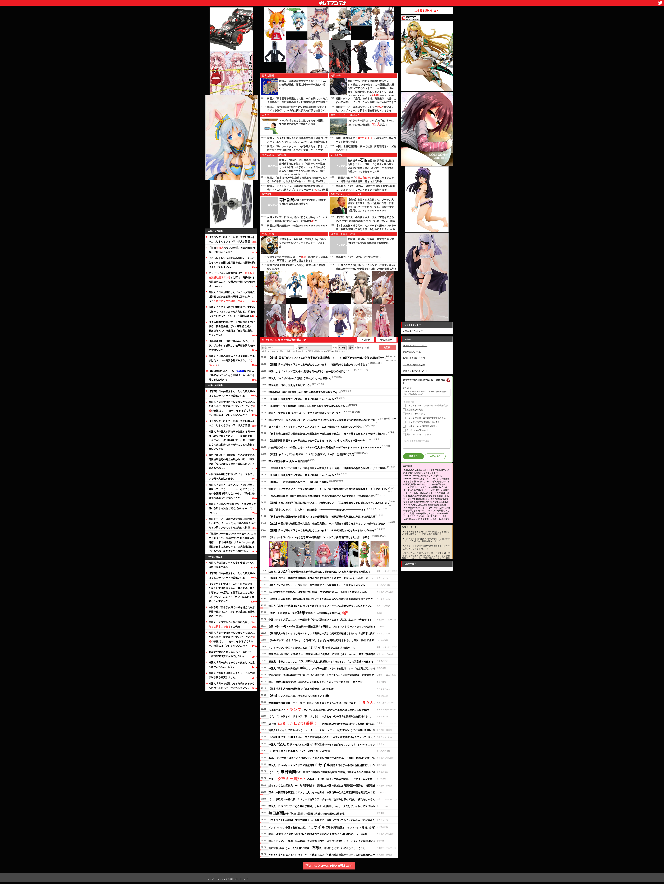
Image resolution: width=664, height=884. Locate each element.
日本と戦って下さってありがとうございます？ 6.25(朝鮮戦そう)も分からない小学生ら (317, 426)
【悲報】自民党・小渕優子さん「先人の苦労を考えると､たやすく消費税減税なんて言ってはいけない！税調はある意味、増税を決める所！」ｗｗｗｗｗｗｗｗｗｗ (366, 221)
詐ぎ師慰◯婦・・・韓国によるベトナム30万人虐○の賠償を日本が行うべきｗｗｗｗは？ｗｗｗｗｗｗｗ (325, 447)
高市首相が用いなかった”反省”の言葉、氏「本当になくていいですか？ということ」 (318, 847)
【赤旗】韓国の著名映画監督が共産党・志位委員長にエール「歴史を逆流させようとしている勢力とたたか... (328, 523)
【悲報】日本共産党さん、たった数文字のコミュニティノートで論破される (232, 393)
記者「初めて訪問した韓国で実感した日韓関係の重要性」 (308, 813)
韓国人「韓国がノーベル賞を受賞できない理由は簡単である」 (232, 565)
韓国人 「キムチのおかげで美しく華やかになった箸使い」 (300, 378)
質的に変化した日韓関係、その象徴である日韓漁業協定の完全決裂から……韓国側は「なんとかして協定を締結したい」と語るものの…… (232, 461)
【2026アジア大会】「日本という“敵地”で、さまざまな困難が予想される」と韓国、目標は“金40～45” (325, 640)
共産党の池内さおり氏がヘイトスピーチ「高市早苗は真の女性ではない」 (230, 654)
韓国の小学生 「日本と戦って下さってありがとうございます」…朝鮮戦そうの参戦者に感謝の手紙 (322, 419)
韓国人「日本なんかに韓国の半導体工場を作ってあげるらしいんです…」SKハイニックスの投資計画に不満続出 (297, 141)
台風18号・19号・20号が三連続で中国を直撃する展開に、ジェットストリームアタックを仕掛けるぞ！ (325, 626)
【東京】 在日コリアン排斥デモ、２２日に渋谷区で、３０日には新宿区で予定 (311, 454)
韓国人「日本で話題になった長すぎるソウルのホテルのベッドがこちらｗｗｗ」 (232, 685)
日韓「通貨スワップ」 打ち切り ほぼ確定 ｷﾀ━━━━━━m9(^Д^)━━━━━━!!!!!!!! (317, 509)
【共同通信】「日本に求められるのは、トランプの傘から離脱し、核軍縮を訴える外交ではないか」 (232, 345)
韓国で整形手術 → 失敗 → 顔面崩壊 (288, 461)
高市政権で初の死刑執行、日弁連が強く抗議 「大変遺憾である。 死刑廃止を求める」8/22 (318, 591)
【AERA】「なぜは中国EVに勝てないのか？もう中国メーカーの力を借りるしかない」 (232, 375)
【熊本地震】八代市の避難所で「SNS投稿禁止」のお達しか (301, 688)
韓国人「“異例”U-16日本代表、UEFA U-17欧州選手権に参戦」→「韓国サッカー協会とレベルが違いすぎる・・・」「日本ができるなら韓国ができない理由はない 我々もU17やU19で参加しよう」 (302, 167)
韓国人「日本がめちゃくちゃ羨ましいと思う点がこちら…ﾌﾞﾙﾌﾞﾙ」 (232, 664)
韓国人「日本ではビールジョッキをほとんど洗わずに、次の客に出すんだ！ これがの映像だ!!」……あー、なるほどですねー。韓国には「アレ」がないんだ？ (232, 408)
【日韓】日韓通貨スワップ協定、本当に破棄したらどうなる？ (302, 399)
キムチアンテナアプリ (414, 364)
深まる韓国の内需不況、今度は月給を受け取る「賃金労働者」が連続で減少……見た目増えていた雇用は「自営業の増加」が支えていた (232, 328)
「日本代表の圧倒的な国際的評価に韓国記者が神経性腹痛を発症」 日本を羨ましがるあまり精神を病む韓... (328, 433)
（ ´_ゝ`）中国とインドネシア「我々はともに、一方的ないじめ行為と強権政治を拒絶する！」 (321, 716)
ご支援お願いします (426, 10)
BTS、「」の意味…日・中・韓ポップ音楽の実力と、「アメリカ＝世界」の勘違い (326, 778)
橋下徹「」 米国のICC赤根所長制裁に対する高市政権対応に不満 (324, 723)
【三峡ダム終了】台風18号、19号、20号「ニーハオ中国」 (301, 750)
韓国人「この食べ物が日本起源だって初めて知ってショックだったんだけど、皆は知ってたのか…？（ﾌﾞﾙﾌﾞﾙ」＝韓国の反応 (232, 311)
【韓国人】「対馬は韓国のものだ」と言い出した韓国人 (299, 482)
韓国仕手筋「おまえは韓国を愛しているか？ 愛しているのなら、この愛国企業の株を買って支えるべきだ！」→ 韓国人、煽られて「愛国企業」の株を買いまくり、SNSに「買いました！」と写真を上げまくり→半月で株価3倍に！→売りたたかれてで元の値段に (371, 92)
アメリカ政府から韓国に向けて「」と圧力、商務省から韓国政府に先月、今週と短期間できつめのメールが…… (232, 279)
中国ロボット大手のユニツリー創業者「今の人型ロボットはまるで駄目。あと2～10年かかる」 (320, 619)
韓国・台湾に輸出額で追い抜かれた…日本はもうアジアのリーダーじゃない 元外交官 (316, 681)
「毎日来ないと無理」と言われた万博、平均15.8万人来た (232, 250)
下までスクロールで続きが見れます (329, 866)
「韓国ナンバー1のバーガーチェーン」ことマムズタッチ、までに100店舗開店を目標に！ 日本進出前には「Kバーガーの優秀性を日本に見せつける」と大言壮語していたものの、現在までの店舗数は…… (232, 542)
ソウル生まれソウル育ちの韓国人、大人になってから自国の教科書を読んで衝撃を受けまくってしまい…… (232, 262)
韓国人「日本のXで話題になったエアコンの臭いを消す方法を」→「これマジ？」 (232, 508)
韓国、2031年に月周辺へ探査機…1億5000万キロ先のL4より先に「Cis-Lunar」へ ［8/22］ (318, 833)
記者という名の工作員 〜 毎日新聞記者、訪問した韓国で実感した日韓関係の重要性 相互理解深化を (325, 785)
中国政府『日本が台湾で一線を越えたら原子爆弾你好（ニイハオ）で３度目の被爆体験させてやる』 (232, 612)
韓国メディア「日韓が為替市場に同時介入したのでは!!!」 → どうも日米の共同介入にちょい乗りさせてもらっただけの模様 (232, 523)
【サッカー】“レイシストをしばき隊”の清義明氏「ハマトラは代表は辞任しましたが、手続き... (320, 537)
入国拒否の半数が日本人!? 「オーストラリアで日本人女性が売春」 (232, 476)
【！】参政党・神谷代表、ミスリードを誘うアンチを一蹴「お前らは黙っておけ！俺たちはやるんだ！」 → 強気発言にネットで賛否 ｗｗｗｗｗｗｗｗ (366, 229)
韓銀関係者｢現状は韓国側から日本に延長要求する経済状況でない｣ (305, 392)
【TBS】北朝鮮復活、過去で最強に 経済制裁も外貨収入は (308, 612)
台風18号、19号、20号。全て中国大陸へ (358, 256)
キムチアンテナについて (415, 345)
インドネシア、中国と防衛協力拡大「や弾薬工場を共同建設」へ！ (313, 647)
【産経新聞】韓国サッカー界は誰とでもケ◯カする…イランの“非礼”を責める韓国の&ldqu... (319, 440)
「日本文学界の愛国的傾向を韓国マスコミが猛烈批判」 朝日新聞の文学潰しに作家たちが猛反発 (322, 516)
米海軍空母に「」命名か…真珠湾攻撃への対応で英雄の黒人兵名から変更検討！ (320, 709)
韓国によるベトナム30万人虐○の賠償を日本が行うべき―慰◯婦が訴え (307, 371)
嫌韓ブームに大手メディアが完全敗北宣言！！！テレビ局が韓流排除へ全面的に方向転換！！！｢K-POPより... (328, 488)
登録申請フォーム (412, 351)
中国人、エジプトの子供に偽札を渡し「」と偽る (232, 624)
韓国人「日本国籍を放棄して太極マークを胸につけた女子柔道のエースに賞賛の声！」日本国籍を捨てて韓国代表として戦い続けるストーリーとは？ (297, 102)
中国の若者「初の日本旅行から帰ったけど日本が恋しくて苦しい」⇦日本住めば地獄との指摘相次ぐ (322, 674)
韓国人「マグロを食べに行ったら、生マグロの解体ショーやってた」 (306, 412)
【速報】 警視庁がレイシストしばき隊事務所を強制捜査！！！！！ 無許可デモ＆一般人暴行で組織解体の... (327, 357)
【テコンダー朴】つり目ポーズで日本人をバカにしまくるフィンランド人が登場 (232, 239)
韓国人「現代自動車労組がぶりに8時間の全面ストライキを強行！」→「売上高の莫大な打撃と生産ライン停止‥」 (297, 110)
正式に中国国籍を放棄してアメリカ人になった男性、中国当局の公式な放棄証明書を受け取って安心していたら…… (331, 792)
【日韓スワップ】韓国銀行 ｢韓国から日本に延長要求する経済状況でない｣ (309, 406)
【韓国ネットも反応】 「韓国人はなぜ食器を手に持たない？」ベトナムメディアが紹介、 (302, 242)
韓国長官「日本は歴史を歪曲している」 (290, 385)
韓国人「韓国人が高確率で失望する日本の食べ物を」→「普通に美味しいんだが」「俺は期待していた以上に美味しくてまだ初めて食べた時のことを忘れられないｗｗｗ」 (232, 440)
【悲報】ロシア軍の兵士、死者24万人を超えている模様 (299, 695)
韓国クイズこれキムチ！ (415, 370)
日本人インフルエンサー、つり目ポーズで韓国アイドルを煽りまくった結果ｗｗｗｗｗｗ (317, 585)
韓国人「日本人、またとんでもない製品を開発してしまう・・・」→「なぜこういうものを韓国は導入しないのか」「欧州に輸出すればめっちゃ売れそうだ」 (232, 491)
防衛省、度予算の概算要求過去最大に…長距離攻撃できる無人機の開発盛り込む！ (320, 571)
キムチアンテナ (307, 2)
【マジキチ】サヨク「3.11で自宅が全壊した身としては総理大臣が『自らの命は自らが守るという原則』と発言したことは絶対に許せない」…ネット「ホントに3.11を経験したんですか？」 (232, 592)
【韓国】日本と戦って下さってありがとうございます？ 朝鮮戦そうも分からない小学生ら (318, 364)
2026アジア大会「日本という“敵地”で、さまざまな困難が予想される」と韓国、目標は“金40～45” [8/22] (326, 757)
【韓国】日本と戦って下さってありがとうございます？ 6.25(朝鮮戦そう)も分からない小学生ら (321, 530)
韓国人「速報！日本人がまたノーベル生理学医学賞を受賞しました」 (232, 675)
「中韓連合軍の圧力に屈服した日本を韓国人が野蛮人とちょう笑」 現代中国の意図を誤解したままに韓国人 (328, 468)
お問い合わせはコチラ (414, 358)
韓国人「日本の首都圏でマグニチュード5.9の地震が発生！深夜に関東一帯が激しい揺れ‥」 (302, 84)
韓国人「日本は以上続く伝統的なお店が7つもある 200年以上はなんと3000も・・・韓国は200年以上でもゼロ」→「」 (297, 181)
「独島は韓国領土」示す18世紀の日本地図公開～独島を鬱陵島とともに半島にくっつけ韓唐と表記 (322, 495)
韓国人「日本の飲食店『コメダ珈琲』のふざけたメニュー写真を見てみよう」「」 (232, 360)
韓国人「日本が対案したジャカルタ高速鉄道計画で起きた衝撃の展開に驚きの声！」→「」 (232, 296)
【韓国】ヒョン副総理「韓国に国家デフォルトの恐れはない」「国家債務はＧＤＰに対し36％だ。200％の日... (329, 502)
